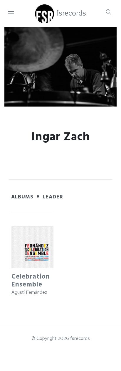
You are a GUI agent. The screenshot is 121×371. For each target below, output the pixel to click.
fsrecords (71, 13)
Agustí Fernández (29, 292)
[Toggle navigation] (11, 13)
